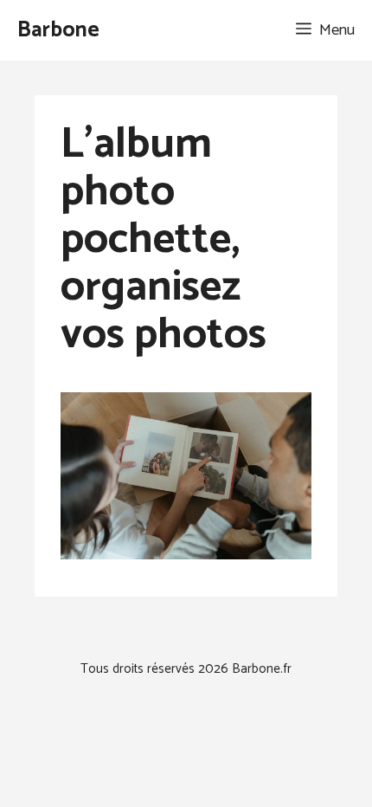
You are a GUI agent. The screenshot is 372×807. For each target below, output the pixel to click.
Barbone (58, 30)
